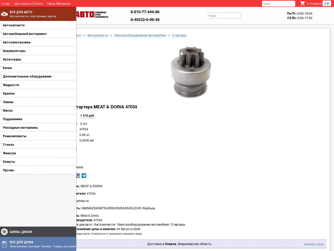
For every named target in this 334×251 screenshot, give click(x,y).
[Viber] (77, 175)
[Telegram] (84, 175)
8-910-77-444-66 (145, 11)
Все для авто (71, 35)
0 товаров (318, 3)
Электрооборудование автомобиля (140, 35)
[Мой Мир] (70, 175)
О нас (6, 3)
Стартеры (179, 35)
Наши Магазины (59, 3)
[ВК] (57, 175)
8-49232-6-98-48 (145, 19)
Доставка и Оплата (28, 3)
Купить (65, 158)
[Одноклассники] (64, 175)
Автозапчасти (97, 35)
